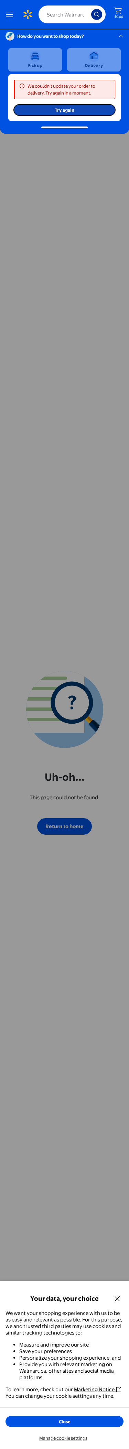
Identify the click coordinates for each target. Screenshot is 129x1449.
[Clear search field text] (88, 14)
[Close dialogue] (117, 1298)
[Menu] (11, 14)
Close (65, 1421)
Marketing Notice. (95, 1389)
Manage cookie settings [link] (63, 1438)
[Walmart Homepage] (27, 14)
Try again (64, 110)
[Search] (96, 14)
